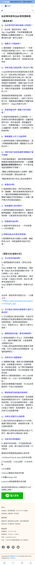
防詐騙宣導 (11, 524)
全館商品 (4, 511)
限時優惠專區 (11, 511)
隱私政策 (4, 524)
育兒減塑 (16, 513)
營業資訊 (17, 524)
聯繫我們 (4, 521)
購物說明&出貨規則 (13, 521)
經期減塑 (10, 513)
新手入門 (19, 511)
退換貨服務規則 (24, 521)
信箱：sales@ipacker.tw (8, 537)
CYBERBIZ (12, 558)
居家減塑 (4, 513)
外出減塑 (25, 511)
